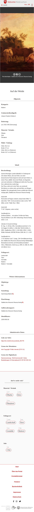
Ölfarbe (9, 395)
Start (17, 466)
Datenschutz (17, 497)
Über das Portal (17, 471)
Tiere (22, 422)
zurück (5, 5)
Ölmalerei (10, 403)
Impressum (17, 492)
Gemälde (10, 431)
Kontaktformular (17, 476)
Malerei (21, 431)
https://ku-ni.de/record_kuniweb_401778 (12, 341)
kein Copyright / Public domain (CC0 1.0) (12, 349)
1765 (8, 450)
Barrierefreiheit (17, 486)
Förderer (17, 482)
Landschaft (11, 422)
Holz (19, 395)
